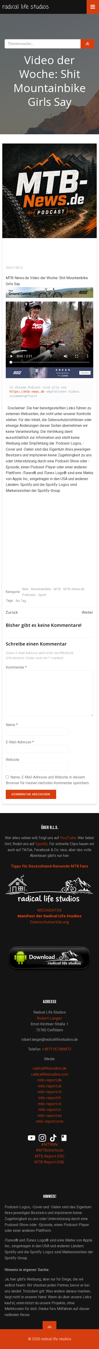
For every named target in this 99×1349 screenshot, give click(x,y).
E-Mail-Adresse (20, 742)
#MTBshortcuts (50, 1150)
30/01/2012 (14, 267)
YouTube (68, 837)
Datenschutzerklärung (49, 921)
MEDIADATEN (49, 910)
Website (12, 759)
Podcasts (29, 594)
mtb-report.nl (49, 1103)
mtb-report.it (49, 1109)
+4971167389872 (56, 1049)
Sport (42, 594)
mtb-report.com (49, 1121)
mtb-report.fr (49, 1097)
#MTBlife (49, 1144)
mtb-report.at (49, 1086)
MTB (57, 589)
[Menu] (93, 7)
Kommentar (16, 667)
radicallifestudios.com (49, 1074)
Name (12, 725)
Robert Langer (49, 1018)
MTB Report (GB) (49, 1161)
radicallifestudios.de (49, 1068)
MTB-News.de (73, 589)
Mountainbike (41, 589)
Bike (25, 589)
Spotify (41, 843)
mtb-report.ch (50, 1091)
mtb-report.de (49, 1080)
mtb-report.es (50, 1115)
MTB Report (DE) (49, 1156)
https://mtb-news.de (26, 391)
